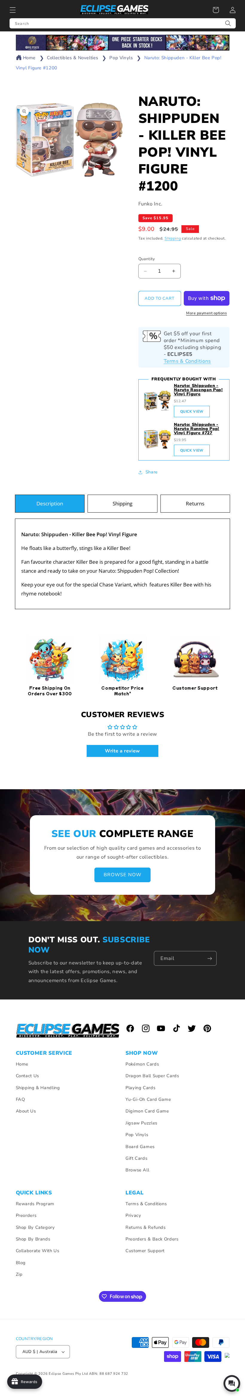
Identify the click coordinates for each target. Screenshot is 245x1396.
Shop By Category (35, 1227)
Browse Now (122, 875)
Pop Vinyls (121, 58)
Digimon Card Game (147, 1111)
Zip (19, 1274)
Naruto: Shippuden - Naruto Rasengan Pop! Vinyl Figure (198, 390)
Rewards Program (35, 1204)
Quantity (146, 259)
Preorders (26, 1215)
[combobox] (123, 23)
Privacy (133, 1215)
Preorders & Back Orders (152, 1239)
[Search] (228, 23)
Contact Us (27, 1076)
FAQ (20, 1099)
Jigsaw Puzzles (141, 1123)
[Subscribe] (209, 958)
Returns (195, 503)
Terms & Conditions (187, 361)
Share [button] (152, 472)
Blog (21, 1263)
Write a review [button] (122, 751)
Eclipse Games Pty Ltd (68, 1373)
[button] (12, 10)
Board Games (140, 1147)
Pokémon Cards (142, 1064)
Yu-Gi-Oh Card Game (148, 1099)
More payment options (206, 313)
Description (49, 503)
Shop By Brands (33, 1239)
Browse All (137, 1170)
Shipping (173, 238)
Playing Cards (140, 1088)
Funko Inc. (150, 203)
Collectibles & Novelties (72, 58)
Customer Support (145, 1251)
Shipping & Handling (38, 1088)
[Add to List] (111, 115)
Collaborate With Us (37, 1251)
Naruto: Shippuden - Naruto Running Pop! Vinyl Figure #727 (197, 429)
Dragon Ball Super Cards (152, 1076)
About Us (26, 1111)
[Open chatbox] (231, 1383)
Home (29, 58)
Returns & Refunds (145, 1227)
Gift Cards (136, 1158)
